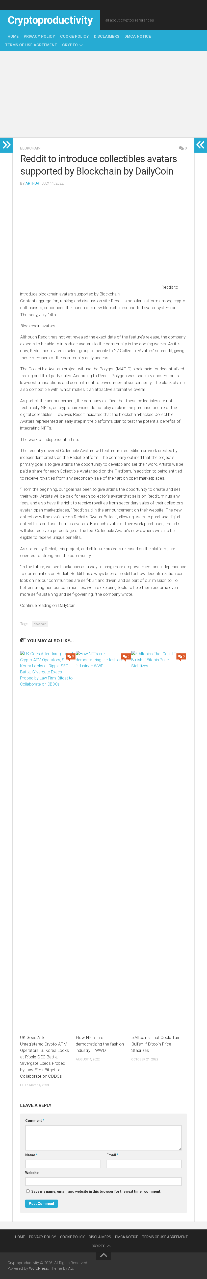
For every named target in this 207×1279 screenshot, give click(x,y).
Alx (70, 1268)
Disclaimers (106, 36)
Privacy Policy (39, 36)
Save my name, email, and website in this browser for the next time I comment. (96, 1191)
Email (112, 1155)
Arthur (32, 183)
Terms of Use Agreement (31, 45)
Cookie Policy (74, 36)
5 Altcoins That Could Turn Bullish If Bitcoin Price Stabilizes (155, 1044)
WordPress (38, 1268)
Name (31, 1155)
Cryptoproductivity (50, 20)
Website (32, 1173)
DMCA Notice (137, 36)
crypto (70, 45)
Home (13, 36)
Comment (34, 1121)
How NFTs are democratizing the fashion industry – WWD (100, 1044)
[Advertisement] (103, 94)
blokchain (30, 148)
